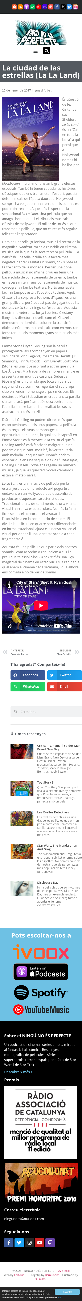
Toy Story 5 (45, 782)
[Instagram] (29, 1242)
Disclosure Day (47, 883)
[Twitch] (50, 1242)
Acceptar (67, 1291)
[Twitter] (19, 1242)
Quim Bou (41, 1279)
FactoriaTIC (21, 1275)
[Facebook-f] (8, 1242)
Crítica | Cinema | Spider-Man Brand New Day (59, 747)
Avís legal (64, 1271)
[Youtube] (39, 1242)
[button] (35, 50)
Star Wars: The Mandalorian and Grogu (57, 847)
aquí (60, 1297)
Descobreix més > (18, 1072)
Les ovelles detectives (53, 812)
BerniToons (52, 1275)
